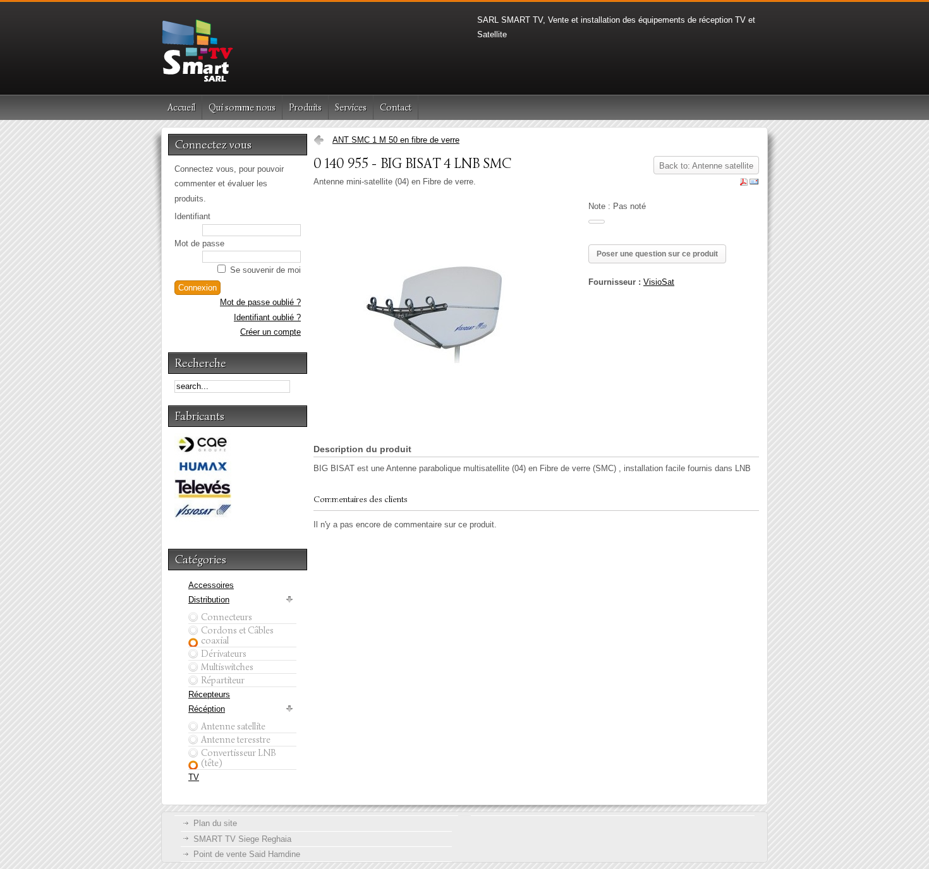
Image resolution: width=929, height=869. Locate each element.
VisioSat (658, 282)
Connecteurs (226, 617)
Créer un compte (270, 332)
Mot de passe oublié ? (260, 302)
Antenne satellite (233, 726)
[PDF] (744, 184)
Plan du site (215, 823)
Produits (305, 107)
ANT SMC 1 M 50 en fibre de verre (395, 140)
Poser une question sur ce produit (657, 253)
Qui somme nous (242, 107)
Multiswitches (227, 667)
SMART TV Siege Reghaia (242, 839)
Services (351, 107)
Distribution (208, 599)
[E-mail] (754, 184)
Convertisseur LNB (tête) (238, 758)
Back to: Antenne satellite (706, 166)
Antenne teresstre (235, 739)
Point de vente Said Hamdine (246, 854)
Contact (395, 107)
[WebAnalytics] (613, 822)
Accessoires (211, 585)
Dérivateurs (223, 653)
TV (193, 777)
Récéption (206, 709)
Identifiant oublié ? (267, 317)
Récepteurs (209, 694)
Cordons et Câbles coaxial (237, 635)
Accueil (181, 107)
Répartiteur (223, 680)
